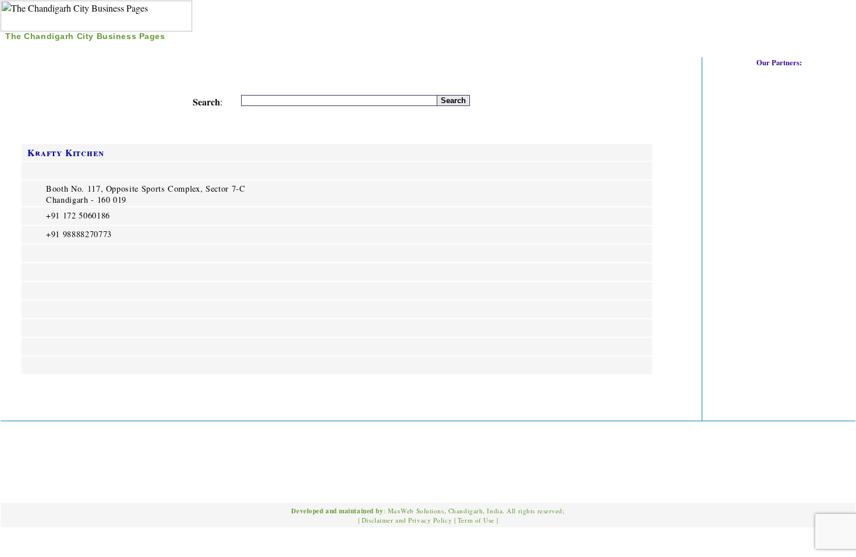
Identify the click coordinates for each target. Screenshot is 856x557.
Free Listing (122, 49)
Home (23, 49)
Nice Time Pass (198, 49)
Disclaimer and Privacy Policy (407, 520)
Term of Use (476, 520)
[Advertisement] (719, 22)
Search (64, 49)
